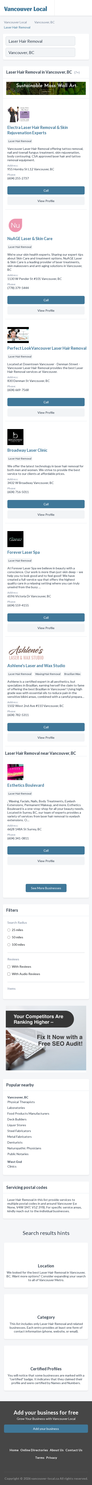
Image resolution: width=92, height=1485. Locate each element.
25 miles (17, 930)
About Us (57, 1450)
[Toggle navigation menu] (86, 7)
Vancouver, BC (44, 22)
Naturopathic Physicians (24, 1148)
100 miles (18, 944)
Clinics (12, 1166)
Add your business (46, 1429)
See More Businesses (46, 888)
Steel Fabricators (19, 1131)
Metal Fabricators (19, 1136)
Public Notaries (18, 1154)
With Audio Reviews (26, 974)
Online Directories (34, 1450)
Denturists (15, 1142)
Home (14, 1450)
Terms (39, 1457)
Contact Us (73, 1450)
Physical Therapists (21, 1102)
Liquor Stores (16, 1125)
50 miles (17, 937)
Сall (46, 190)
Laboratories (16, 1108)
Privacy (51, 1457)
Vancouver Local (15, 22)
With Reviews (21, 966)
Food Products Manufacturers (28, 1113)
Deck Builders (17, 1119)
